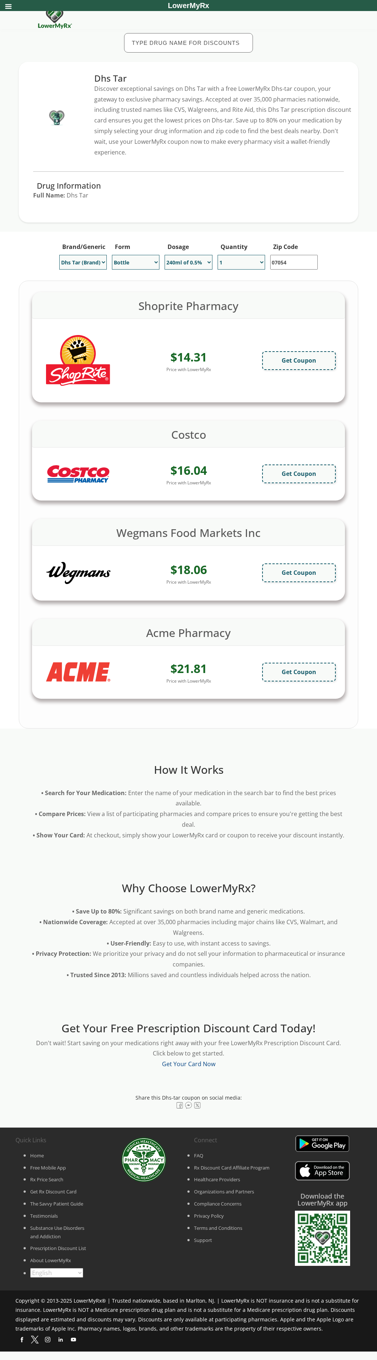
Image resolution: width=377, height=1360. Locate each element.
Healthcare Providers (217, 1179)
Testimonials (44, 1216)
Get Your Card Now (188, 1064)
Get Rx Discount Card (53, 1191)
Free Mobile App (48, 1167)
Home (37, 1155)
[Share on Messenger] (188, 1105)
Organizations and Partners (224, 1191)
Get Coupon (299, 360)
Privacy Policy (209, 1216)
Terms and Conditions (218, 1228)
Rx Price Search (46, 1179)
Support (203, 1240)
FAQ (198, 1155)
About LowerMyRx (50, 1260)
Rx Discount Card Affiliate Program (231, 1167)
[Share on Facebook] (179, 1105)
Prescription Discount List (58, 1248)
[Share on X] (197, 1105)
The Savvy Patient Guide (56, 1203)
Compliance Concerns (218, 1203)
